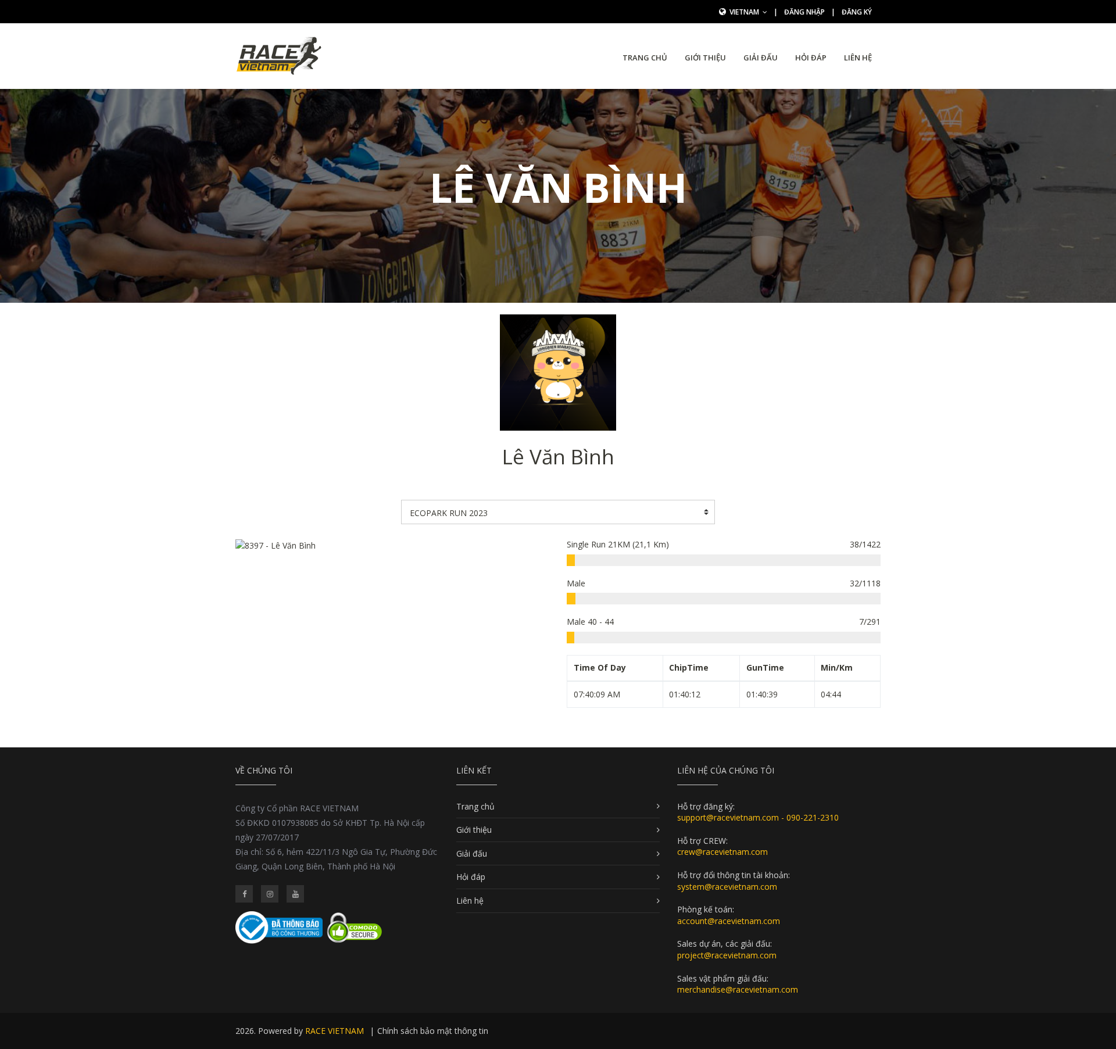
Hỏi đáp (811, 57)
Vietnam (745, 12)
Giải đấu (760, 57)
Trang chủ (645, 57)
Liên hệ (858, 57)
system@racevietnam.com (727, 886)
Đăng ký (857, 12)
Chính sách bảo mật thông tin (432, 1030)
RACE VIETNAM (334, 1030)
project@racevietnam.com (727, 955)
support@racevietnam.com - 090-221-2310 (758, 817)
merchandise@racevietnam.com (737, 989)
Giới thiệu (705, 57)
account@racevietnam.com (728, 920)
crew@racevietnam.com (722, 851)
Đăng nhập (804, 12)
